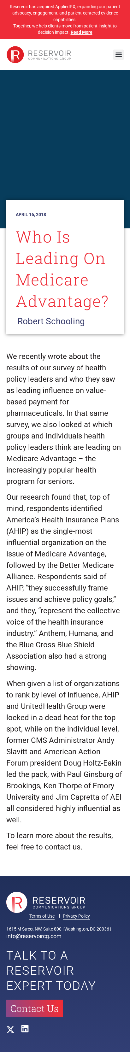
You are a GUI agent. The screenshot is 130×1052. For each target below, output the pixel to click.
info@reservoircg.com (34, 936)
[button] (118, 55)
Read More (81, 32)
